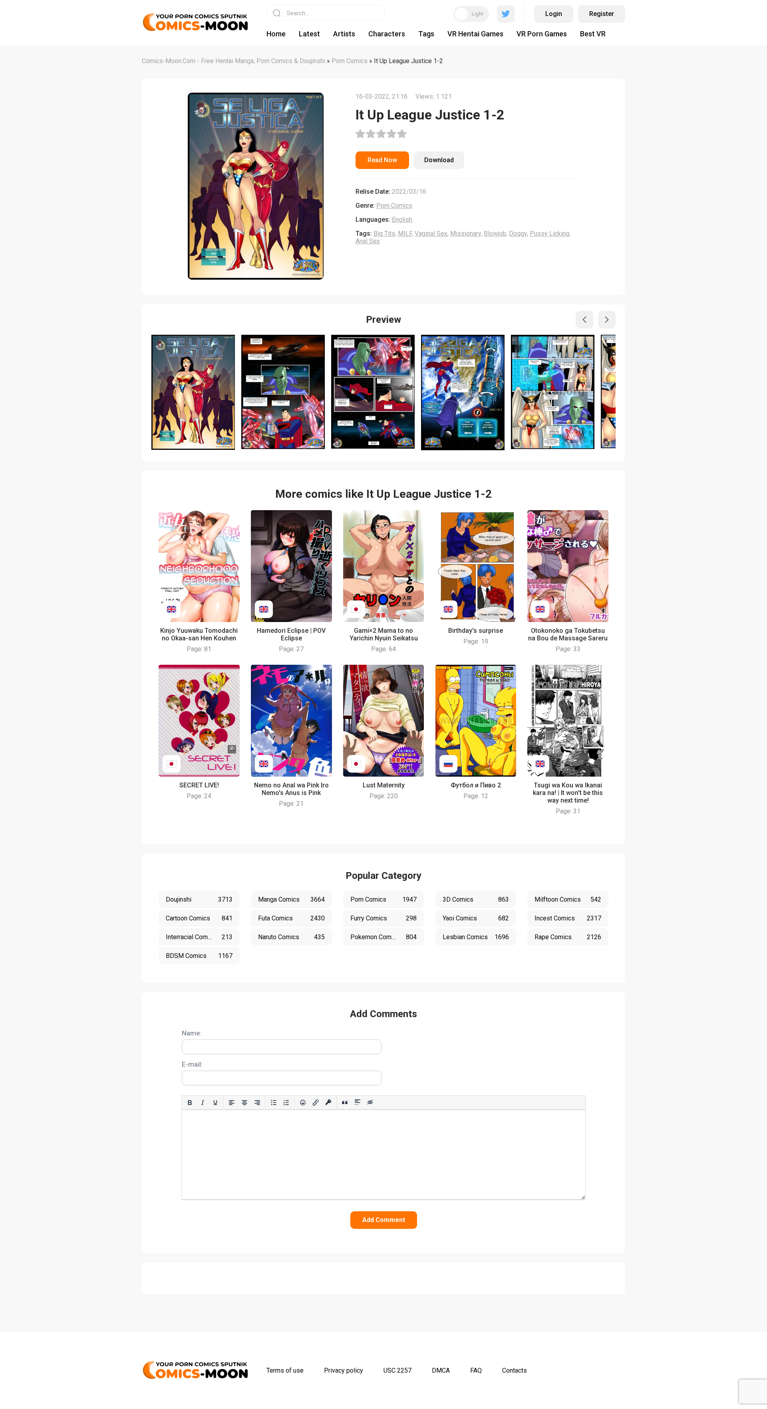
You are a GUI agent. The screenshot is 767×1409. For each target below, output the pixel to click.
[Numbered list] (286, 1102)
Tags (426, 34)
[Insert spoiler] (357, 1102)
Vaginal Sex (431, 233)
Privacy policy (343, 1370)
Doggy (518, 233)
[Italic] (202, 1102)
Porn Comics (394, 205)
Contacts (514, 1370)
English (402, 219)
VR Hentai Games (475, 34)
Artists (344, 34)
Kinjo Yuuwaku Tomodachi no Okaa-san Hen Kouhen (199, 634)
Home (276, 34)
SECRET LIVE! (199, 785)
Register (601, 14)
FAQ (476, 1370)
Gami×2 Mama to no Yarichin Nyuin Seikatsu (384, 634)
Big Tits (384, 233)
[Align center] (244, 1102)
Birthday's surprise (475, 630)
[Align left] (231, 1102)
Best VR (593, 34)
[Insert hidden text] (370, 1102)
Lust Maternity (384, 785)
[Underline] (215, 1102)
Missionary (465, 233)
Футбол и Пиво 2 (476, 785)
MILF (405, 233)
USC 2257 (397, 1370)
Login (553, 14)
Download (439, 160)
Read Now (382, 160)
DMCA (441, 1370)
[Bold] (189, 1102)
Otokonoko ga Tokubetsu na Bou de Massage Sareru (568, 634)
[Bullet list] (273, 1102)
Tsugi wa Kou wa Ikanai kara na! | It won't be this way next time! (568, 792)
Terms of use (285, 1370)
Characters (386, 34)
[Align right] (257, 1102)
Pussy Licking (549, 233)
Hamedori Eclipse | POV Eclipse (291, 634)
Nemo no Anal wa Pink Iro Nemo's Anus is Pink (291, 789)
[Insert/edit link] (315, 1102)
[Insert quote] (344, 1102)
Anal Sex (368, 241)
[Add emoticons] (302, 1102)
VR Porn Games (542, 34)
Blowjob (495, 233)
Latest (309, 34)
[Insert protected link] (328, 1102)
